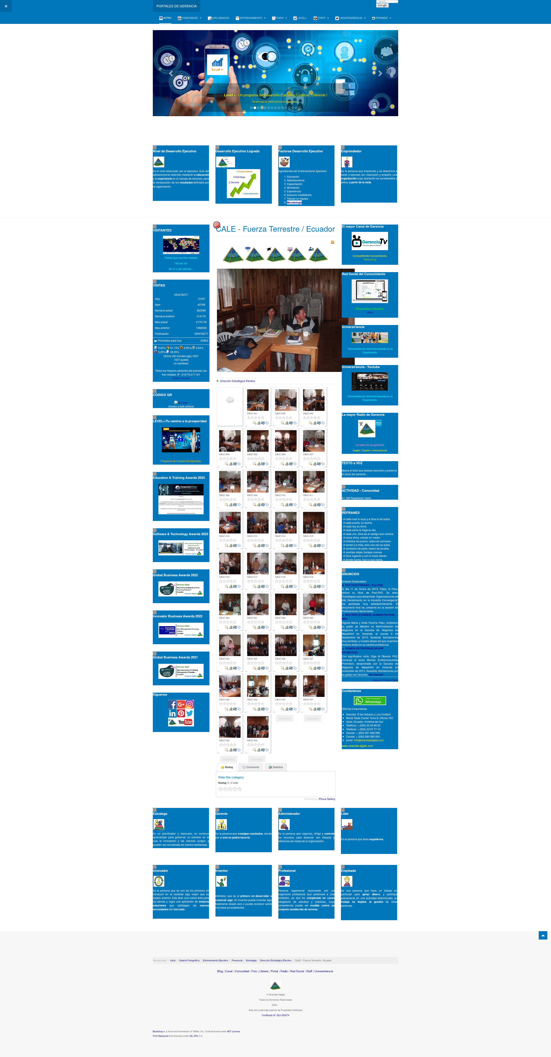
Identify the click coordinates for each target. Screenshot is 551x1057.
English (356, 450)
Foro (254, 971)
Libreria (263, 971)
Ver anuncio (376, 674)
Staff (309, 971)
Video (370, 312)
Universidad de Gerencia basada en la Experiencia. (370, 398)
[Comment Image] (267, 422)
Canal (228, 971)
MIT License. (234, 1031)
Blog (220, 971)
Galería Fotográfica (189, 960)
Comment (284, 718)
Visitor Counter (181, 378)
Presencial (237, 960)
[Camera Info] (263, 422)
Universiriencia (379, 450)
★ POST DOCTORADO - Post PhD (362, 585)
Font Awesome (161, 1035)
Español (366, 450)
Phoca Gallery (327, 799)
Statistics (277, 767)
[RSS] (332, 241)
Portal (274, 971)
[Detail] (254, 422)
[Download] (258, 422)
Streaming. (370, 259)
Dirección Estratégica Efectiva (237, 381)
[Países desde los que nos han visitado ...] (181, 245)
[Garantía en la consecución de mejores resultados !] (275, 73)
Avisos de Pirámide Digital (385, 680)
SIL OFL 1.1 (196, 1035)
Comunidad (242, 971)
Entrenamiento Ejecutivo (215, 960)
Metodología (294, 202)
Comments (252, 767)
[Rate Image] (258, 417)
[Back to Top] (543, 935)
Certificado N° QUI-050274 (275, 1015)
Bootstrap (158, 1031)
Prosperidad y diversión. (370, 308)
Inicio (173, 960)
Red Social (297, 971)
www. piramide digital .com (357, 745)
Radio (284, 971)
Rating (228, 767)
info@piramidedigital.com (369, 740)
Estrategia (251, 960)
